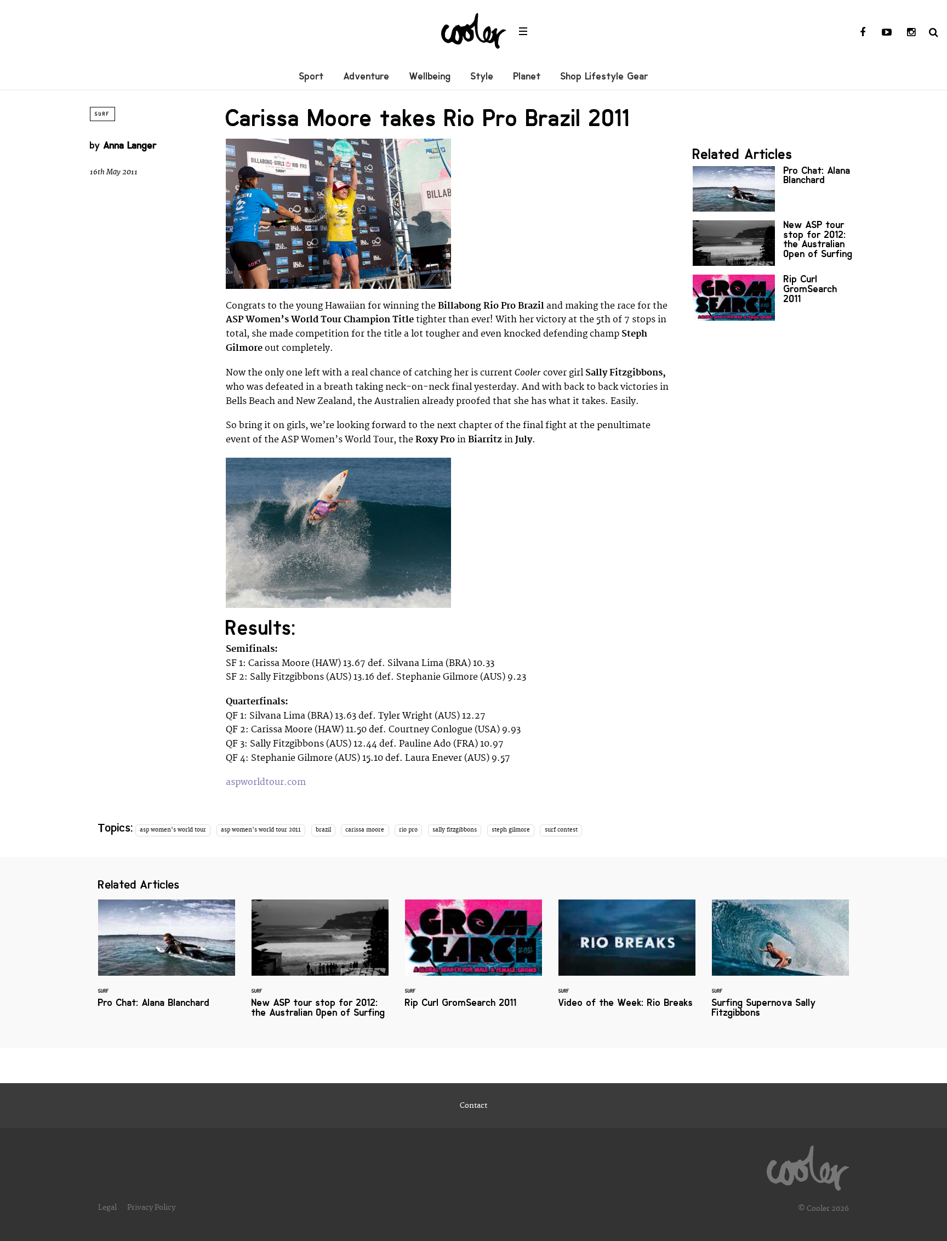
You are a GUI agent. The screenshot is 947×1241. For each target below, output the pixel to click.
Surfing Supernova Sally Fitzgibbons (780, 965)
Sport (311, 76)
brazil (323, 830)
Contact (473, 1105)
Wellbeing (430, 76)
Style (482, 76)
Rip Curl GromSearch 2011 (775, 297)
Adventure (367, 76)
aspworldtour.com (266, 782)
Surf (102, 114)
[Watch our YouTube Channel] (886, 33)
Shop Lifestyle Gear (604, 76)
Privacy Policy (151, 1207)
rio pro (408, 830)
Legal (107, 1207)
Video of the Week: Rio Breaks (626, 960)
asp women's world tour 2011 (261, 830)
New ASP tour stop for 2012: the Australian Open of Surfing (775, 243)
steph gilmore (511, 830)
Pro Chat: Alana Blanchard (775, 189)
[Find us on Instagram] (911, 33)
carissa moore (364, 830)
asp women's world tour (173, 830)
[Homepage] (808, 1165)
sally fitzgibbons (454, 830)
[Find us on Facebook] (862, 33)
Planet (527, 76)
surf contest (561, 830)
